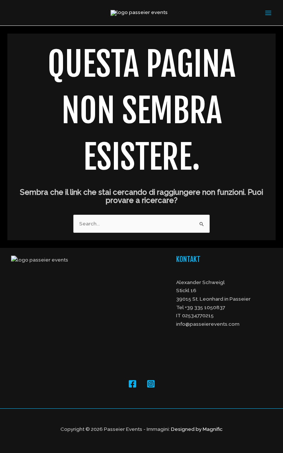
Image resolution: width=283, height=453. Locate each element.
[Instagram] (151, 384)
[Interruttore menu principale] (268, 12)
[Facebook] (132, 384)
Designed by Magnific (197, 429)
